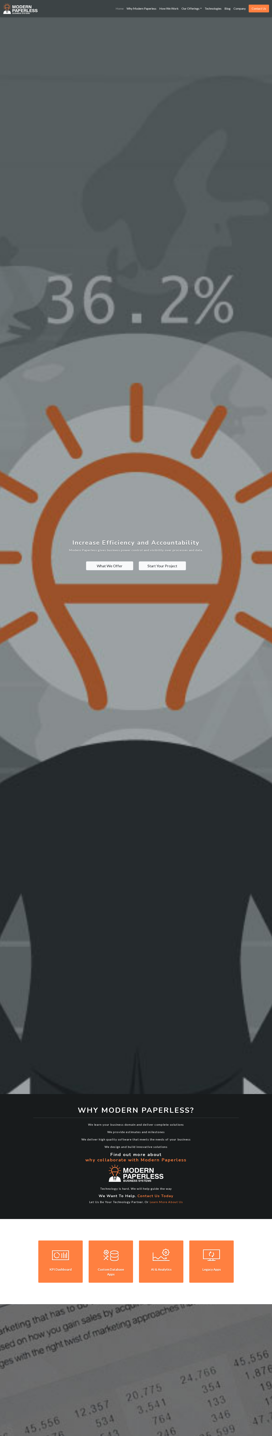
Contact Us (259, 8)
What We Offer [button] (109, 566)
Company (240, 8)
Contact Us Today (155, 1195)
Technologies (213, 8)
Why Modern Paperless (141, 8)
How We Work (169, 8)
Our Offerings (190, 8)
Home (120, 8)
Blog (227, 8)
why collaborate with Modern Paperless (136, 1160)
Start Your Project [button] (162, 566)
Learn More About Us (166, 1202)
